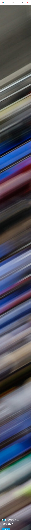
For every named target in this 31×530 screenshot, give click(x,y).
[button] (27, 2)
